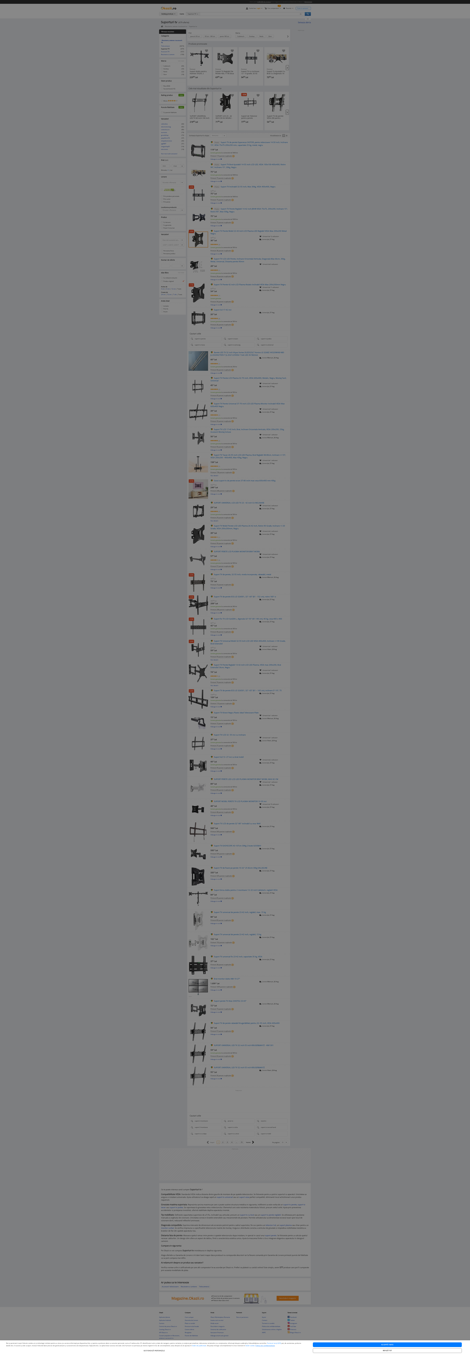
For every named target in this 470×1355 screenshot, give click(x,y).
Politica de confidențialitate (265, 1346)
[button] (154, 1349)
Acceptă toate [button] (387, 1345)
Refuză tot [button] (387, 1350)
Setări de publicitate (199, 1346)
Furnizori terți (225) (274, 1343)
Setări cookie (250, 1346)
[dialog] (235, 1347)
